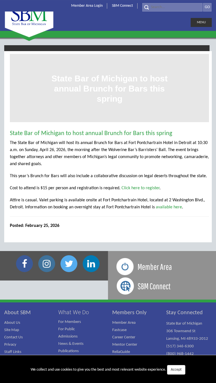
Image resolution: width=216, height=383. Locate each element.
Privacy (10, 345)
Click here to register (140, 188)
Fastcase (119, 330)
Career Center (123, 337)
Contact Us (13, 337)
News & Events (71, 344)
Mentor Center (124, 345)
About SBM (17, 313)
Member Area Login (87, 6)
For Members (69, 322)
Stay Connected (184, 313)
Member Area (124, 323)
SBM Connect (122, 6)
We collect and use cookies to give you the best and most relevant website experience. (106, 370)
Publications (68, 351)
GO (207, 7)
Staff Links (12, 352)
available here (169, 207)
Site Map (11, 330)
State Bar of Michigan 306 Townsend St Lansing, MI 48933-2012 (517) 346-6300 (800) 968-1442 (187, 339)
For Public (66, 329)
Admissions (68, 336)
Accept (176, 370)
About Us (12, 323)
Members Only (129, 313)
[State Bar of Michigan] (29, 19)
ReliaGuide (121, 352)
